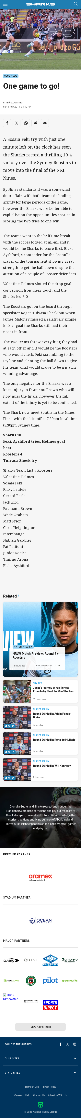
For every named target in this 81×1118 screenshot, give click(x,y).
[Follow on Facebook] (60, 1044)
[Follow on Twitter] (67, 1044)
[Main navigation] (5, 4)
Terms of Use (32, 1086)
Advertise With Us (57, 1095)
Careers (18, 1095)
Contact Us (39, 1095)
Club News (10, 76)
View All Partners (40, 1027)
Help (27, 1095)
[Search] (76, 4)
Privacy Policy (49, 1086)
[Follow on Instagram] (74, 1044)
